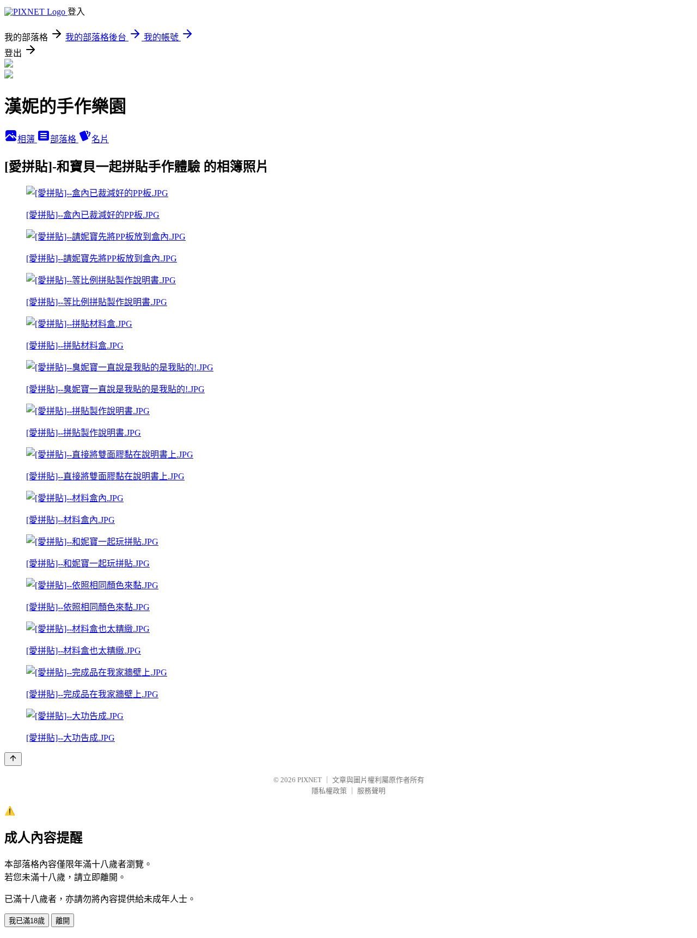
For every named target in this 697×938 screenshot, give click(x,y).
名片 (100, 139)
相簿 (27, 139)
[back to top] (13, 759)
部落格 (64, 139)
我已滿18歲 (27, 921)
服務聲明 (371, 791)
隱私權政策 (329, 791)
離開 (63, 921)
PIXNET (309, 780)
